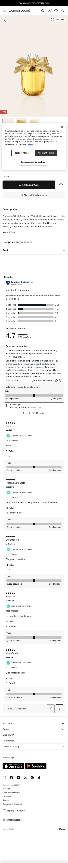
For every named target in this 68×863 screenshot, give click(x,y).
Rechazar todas (22, 153)
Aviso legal (6, 789)
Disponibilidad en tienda (36, 195)
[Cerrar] (61, 127)
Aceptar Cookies (46, 153)
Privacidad (7, 796)
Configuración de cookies (12, 804)
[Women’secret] (19, 10)
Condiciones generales (11, 792)
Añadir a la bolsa (29, 185)
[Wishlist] (56, 10)
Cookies (6, 800)
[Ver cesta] (62, 10)
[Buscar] (43, 10)
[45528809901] (61, 185)
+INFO (31, 144)
